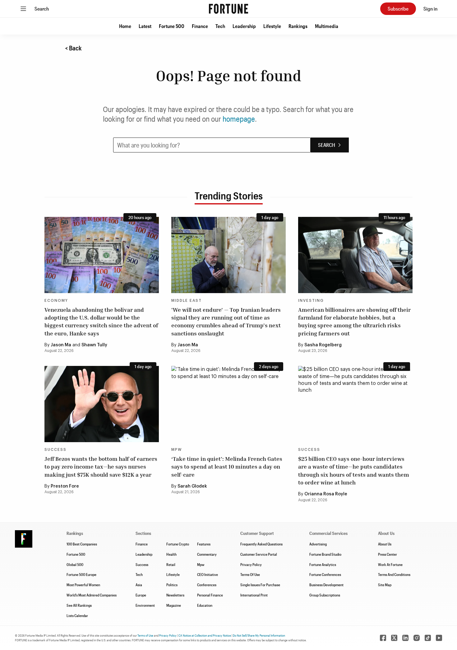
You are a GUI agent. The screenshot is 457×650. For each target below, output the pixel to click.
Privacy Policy (251, 564)
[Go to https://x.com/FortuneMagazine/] (394, 638)
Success (55, 449)
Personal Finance (210, 595)
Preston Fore (65, 486)
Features (203, 544)
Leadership (244, 26)
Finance (200, 26)
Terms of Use (145, 635)
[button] (125, 26)
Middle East (186, 300)
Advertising (318, 544)
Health (171, 554)
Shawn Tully (94, 345)
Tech (220, 26)
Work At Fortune (390, 564)
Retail (170, 564)
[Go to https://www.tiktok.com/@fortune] (428, 638)
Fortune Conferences (325, 574)
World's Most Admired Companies (92, 595)
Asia (139, 584)
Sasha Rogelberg (323, 345)
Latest (145, 26)
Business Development (326, 584)
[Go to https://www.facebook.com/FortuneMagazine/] (383, 638)
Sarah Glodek (192, 486)
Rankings (298, 26)
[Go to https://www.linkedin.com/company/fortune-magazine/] (405, 638)
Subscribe (398, 9)
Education (204, 605)
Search (42, 9)
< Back (73, 48)
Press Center (387, 554)
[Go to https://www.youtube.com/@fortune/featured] (439, 638)
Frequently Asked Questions (261, 544)
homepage (239, 118)
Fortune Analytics (322, 564)
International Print (254, 595)
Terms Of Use (250, 574)
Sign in (430, 9)
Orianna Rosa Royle (325, 494)
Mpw (200, 564)
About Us (384, 544)
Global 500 (75, 564)
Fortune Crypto (177, 544)
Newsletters (175, 595)
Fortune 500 (171, 26)
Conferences (206, 584)
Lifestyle (272, 26)
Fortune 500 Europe (81, 574)
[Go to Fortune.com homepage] (228, 9)
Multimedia (326, 26)
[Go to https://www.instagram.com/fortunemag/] (416, 638)
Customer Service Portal (258, 554)
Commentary (207, 554)
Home (125, 26)
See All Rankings (79, 605)
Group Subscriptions (324, 595)
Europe (141, 595)
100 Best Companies (82, 544)
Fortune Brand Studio (325, 554)
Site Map (384, 584)
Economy (56, 300)
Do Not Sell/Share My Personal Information (259, 635)
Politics (172, 584)
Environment (145, 605)
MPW (176, 449)
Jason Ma (61, 345)
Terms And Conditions (394, 574)
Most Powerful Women (83, 584)
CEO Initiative (207, 574)
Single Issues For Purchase (260, 584)
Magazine (173, 605)
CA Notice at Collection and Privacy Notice (204, 635)
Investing (311, 300)
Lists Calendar (77, 615)
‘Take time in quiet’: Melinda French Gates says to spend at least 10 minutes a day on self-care (226, 466)
